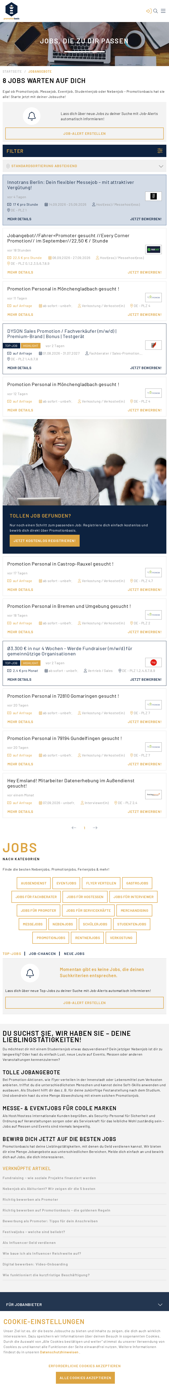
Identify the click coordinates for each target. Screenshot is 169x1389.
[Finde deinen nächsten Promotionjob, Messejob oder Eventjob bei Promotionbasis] (11, 11)
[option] (84, 1179)
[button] (149, 11)
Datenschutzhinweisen (59, 1352)
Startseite (12, 71)
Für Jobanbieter (24, 1304)
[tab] (14, 954)
